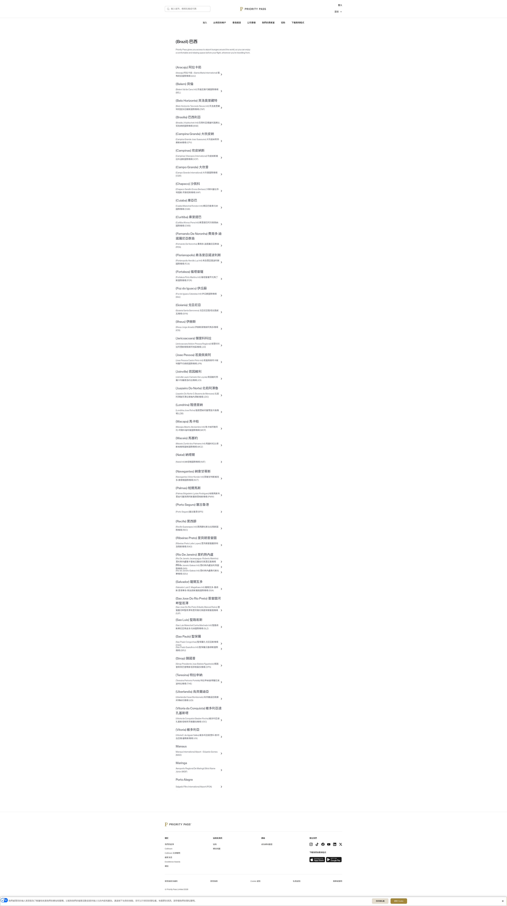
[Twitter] (340, 844)
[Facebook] (323, 844)
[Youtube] (328, 844)
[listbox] (338, 12)
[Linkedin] (334, 844)
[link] (317, 859)
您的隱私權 (380, 901)
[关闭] (503, 901)
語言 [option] (337, 12)
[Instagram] (311, 844)
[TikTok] (317, 844)
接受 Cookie (398, 901)
